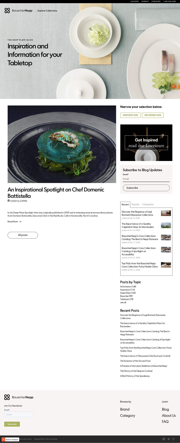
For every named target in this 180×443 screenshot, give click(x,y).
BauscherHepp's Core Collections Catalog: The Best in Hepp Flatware (145, 333)
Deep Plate (128, 293)
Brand (125, 409)
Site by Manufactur (25, 439)
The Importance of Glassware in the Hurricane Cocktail (145, 356)
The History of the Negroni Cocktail (136, 371)
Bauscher (126, 296)
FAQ (165, 422)
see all (123, 303)
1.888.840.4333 (169, 1)
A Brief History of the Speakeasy (135, 376)
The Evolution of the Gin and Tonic (135, 361)
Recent (125, 204)
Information (128, 287)
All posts (23, 235)
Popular (135, 204)
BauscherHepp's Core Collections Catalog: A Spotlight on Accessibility (145, 341)
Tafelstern (126, 299)
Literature (156, 1)
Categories (148, 204)
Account (135, 1)
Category (127, 416)
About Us (169, 416)
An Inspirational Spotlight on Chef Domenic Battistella (56, 193)
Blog (165, 409)
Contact (145, 1)
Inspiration (127, 290)
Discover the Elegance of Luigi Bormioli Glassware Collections (143, 316)
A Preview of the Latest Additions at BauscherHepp (143, 366)
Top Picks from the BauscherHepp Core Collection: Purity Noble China (146, 349)
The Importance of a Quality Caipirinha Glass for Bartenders (142, 325)
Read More (13, 222)
